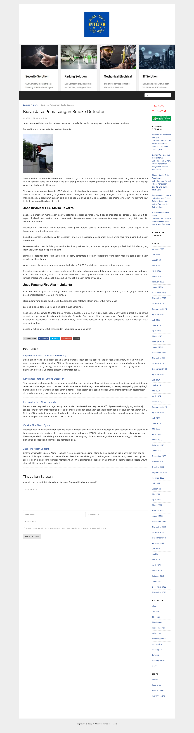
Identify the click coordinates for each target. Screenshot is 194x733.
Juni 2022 (156, 489)
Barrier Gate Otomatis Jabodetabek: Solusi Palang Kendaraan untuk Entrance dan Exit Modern (161, 201)
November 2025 (159, 298)
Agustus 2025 (158, 314)
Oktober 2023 (158, 402)
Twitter (56, 338)
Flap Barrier (157, 622)
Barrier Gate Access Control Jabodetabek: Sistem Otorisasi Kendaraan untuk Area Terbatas (161, 218)
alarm (35, 105)
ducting (155, 611)
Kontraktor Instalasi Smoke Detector (43, 378)
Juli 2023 (156, 418)
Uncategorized (158, 660)
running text (157, 644)
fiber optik (156, 617)
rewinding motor (159, 638)
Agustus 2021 (158, 543)
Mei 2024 (156, 391)
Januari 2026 (158, 287)
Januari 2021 (157, 581)
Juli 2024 (156, 380)
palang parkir (158, 633)
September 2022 (159, 472)
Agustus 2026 (158, 249)
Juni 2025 (156, 325)
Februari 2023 (158, 445)
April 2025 (156, 331)
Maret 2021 (157, 570)
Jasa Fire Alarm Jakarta (36, 448)
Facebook (44, 338)
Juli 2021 (156, 549)
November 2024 (159, 358)
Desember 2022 (159, 456)
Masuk (155, 679)
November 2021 (159, 527)
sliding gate (157, 649)
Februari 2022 (158, 510)
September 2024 (159, 369)
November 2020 (159, 592)
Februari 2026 (158, 282)
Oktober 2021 (158, 532)
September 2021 (159, 538)
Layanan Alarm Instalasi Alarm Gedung (44, 355)
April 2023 (156, 434)
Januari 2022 (157, 516)
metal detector (158, 628)
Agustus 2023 (158, 412)
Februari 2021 (158, 576)
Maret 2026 (157, 276)
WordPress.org (158, 696)
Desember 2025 (159, 293)
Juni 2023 (156, 423)
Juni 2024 (156, 385)
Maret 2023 (157, 440)
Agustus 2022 (158, 478)
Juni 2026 (156, 260)
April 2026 (156, 271)
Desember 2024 (159, 352)
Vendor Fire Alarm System (37, 425)
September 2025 (159, 309)
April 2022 (156, 500)
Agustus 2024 (158, 374)
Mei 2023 (156, 429)
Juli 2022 (156, 483)
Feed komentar (158, 690)
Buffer (76, 338)
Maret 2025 (157, 336)
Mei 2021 (156, 559)
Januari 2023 (158, 450)
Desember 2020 (159, 587)
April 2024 (156, 396)
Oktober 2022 (158, 467)
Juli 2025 (156, 320)
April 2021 (156, 565)
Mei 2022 (156, 494)
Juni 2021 (156, 554)
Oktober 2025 (158, 303)
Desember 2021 (159, 521)
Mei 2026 (156, 265)
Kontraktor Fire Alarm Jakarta (39, 402)
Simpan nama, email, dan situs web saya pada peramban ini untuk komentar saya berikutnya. (65, 528)
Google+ (67, 338)
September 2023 (159, 407)
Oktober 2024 (158, 363)
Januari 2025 (158, 347)
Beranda (26, 105)
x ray (154, 666)
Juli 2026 (156, 254)
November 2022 (159, 461)
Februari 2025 (158, 342)
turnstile (155, 655)
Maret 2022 (157, 505)
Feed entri (156, 685)
